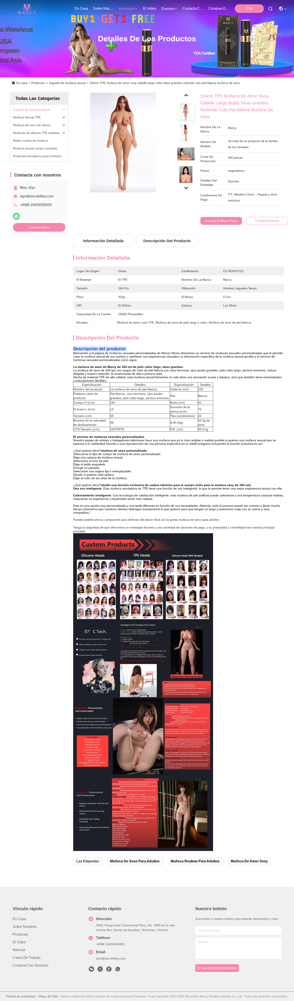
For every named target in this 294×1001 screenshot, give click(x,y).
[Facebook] (109, 970)
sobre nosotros (103, 8)
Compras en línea (218, 8)
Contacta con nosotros (30, 965)
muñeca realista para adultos (195, 861)
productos (127, 9)
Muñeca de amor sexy (249, 861)
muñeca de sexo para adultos (134, 861)
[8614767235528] (118, 970)
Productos (38, 83)
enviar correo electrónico (217, 968)
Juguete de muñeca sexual (67, 83)
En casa (81, 8)
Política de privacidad (20, 996)
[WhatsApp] (16, 216)
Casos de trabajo (26, 957)
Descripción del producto (167, 241)
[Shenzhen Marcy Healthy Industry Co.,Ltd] (26, 8)
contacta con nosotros (193, 8)
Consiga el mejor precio (221, 221)
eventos (167, 9)
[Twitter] (100, 970)
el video (149, 8)
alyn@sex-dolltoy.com (36, 196)
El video (19, 942)
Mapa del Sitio (48, 996)
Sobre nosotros (25, 926)
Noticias (19, 950)
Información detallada (103, 241)
